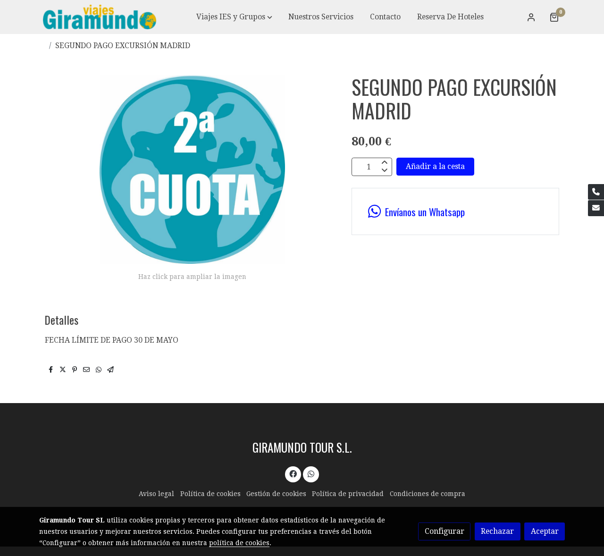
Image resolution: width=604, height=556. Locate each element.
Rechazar (497, 531)
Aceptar (545, 531)
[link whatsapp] (310, 473)
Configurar (444, 531)
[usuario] (531, 17)
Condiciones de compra (427, 493)
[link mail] (596, 208)
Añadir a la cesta (435, 166)
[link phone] (596, 192)
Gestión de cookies (276, 493)
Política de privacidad (348, 493)
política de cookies (239, 543)
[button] (234, 17)
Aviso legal (156, 493)
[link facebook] (293, 473)
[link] (99, 17)
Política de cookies (210, 493)
